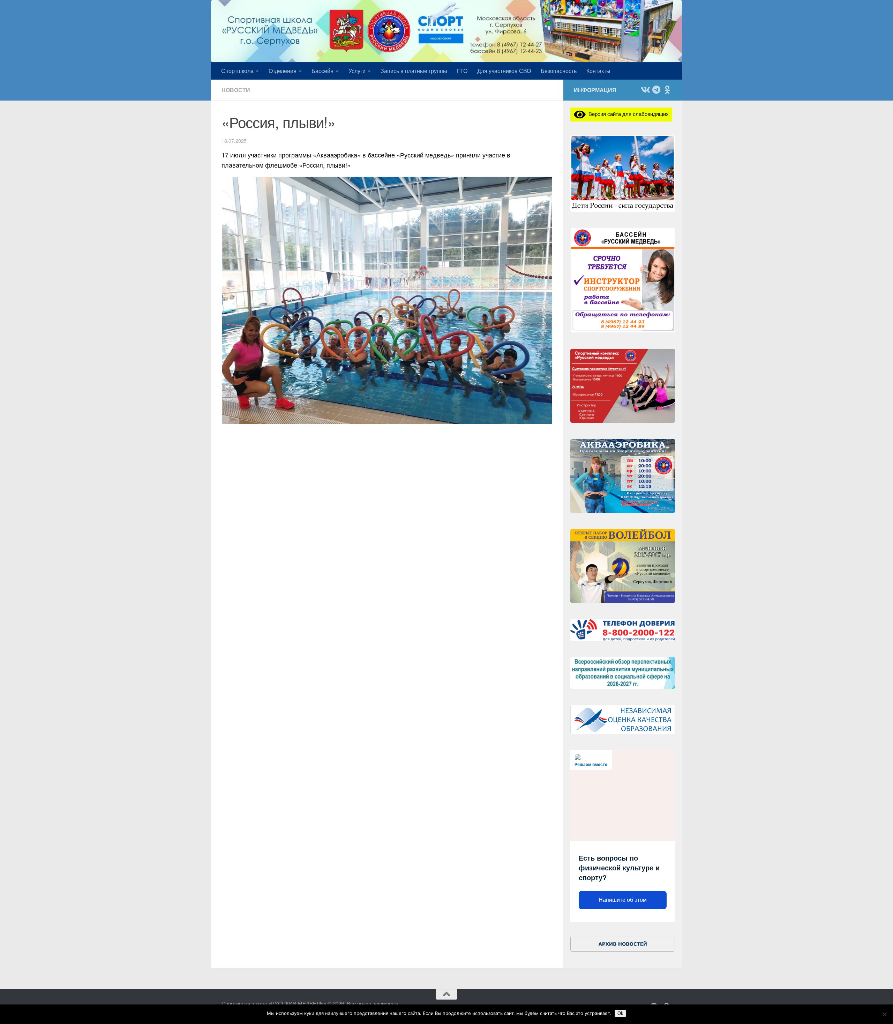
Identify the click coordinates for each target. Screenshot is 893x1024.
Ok (620, 1013)
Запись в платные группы (414, 71)
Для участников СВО (504, 71)
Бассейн (322, 71)
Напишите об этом (623, 900)
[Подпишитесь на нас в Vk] (645, 90)
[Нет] (884, 1014)
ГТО (462, 71)
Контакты (598, 71)
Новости (236, 90)
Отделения (283, 71)
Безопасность (559, 71)
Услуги (357, 71)
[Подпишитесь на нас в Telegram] (656, 90)
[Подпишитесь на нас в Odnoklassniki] (667, 90)
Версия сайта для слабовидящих (627, 113)
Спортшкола (237, 71)
